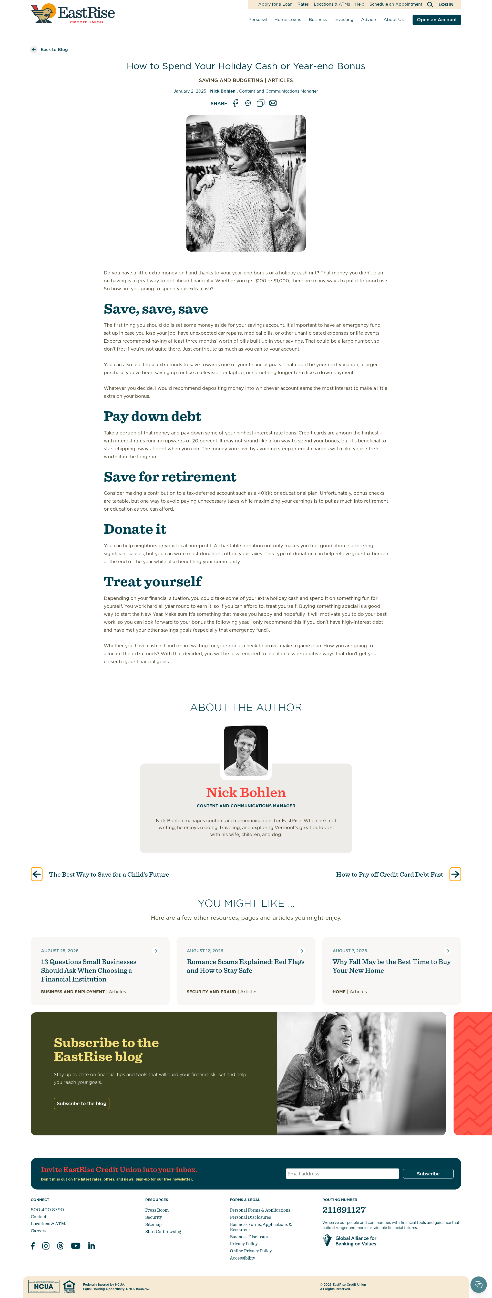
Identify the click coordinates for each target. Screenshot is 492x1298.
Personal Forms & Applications (260, 1210)
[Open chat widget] (478, 1284)
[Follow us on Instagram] (45, 1246)
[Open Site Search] (430, 4)
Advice (368, 19)
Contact (38, 1216)
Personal (258, 19)
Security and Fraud (211, 991)
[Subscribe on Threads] (60, 1246)
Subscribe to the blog (81, 1103)
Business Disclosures (251, 1236)
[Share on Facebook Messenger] (248, 103)
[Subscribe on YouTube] (75, 1247)
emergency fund (362, 325)
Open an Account (437, 19)
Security (153, 1217)
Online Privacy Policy (251, 1250)
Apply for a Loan (275, 4)
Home (339, 991)
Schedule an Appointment (396, 4)
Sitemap (153, 1224)
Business (318, 19)
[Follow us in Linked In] (91, 1246)
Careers (38, 1230)
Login (446, 4)
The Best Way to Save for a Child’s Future (108, 874)
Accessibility (242, 1258)
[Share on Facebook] (235, 103)
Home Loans (287, 19)
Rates (303, 4)
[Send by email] (273, 103)
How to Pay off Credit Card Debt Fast (390, 874)
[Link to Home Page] (73, 13)
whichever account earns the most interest (303, 388)
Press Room (157, 1210)
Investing (343, 19)
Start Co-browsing (163, 1231)
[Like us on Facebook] (33, 1246)
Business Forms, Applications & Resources (261, 1227)
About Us (394, 19)
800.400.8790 (47, 1209)
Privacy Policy (244, 1243)
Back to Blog (54, 49)
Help (359, 4)
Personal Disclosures (250, 1217)
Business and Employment (73, 991)
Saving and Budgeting (231, 80)
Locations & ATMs (332, 4)
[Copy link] (260, 103)
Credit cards (312, 432)
